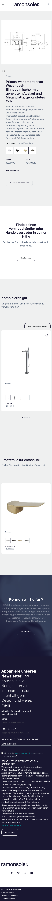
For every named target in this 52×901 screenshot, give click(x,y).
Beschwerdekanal (8, 899)
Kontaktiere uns (26, 632)
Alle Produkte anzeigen (37, 326)
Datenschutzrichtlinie (24, 753)
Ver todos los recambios (19, 183)
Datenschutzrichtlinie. (11, 825)
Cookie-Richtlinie (7, 892)
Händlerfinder (26, 258)
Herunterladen (12, 170)
